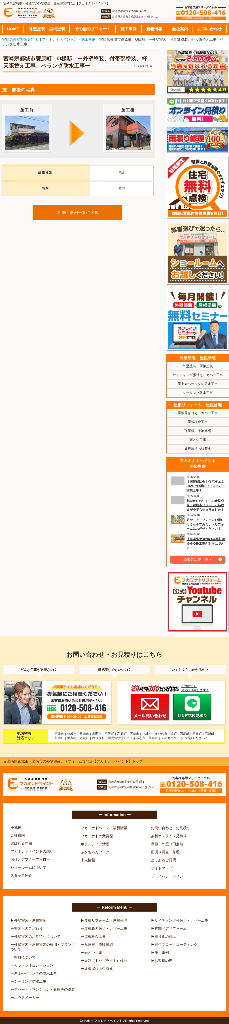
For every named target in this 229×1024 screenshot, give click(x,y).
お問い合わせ (210, 29)
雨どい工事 (197, 440)
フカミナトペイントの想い (32, 851)
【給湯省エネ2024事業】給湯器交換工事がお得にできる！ (206, 543)
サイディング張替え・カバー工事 (198, 375)
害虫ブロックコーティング (176, 944)
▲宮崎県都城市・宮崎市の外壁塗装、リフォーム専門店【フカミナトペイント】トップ (73, 761)
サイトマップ (161, 868)
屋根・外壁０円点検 (167, 844)
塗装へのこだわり (28, 928)
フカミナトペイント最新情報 (104, 828)
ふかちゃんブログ (95, 852)
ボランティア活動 (95, 844)
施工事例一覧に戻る (80, 212)
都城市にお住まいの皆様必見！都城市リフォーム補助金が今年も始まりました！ (205, 505)
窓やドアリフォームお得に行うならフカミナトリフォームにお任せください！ (205, 524)
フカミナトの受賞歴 (97, 836)
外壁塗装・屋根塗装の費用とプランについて (43, 947)
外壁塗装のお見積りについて (37, 936)
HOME (13, 29)
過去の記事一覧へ (197, 559)
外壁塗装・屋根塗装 (47, 29)
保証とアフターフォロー (30, 859)
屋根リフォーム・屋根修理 (198, 405)
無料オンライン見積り (169, 836)
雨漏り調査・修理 (165, 852)
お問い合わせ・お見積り (170, 828)
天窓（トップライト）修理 (105, 961)
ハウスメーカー (26, 997)
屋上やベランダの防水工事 (198, 384)
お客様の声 (163, 961)
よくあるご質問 (163, 860)
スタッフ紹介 (21, 875)
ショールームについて (28, 867)
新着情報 (154, 29)
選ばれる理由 (21, 843)
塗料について (25, 957)
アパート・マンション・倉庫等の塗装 (44, 989)
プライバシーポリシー (169, 876)
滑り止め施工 (165, 936)
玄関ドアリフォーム (171, 928)
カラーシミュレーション (33, 965)
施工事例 (129, 29)
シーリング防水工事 (198, 393)
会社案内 (180, 29)
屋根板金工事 (198, 422)
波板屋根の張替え (197, 449)
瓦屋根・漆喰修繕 (197, 431)
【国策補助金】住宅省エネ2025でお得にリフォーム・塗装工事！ (206, 486)
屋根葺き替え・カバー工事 (198, 413)
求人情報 (88, 860)
